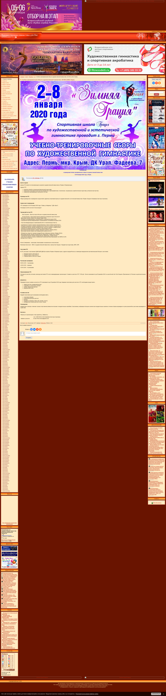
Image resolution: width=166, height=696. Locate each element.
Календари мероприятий (9, 151)
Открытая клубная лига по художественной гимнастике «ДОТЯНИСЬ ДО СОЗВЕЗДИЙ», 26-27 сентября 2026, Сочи (156, 268)
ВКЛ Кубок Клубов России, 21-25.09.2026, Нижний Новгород (156, 390)
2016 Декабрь (5, 318)
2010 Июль (5, 205)
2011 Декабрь (5, 230)
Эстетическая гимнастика (9, 168)
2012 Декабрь (5, 248)
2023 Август (5, 436)
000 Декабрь (5, 195)
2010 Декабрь (5, 212)
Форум (7, 42)
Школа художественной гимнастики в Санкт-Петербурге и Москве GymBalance (9, 639)
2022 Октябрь (5, 421)
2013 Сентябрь (6, 261)
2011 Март (5, 217)
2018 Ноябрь (5, 352)
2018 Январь (5, 337)
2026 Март (5, 482)
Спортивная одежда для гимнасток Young (8, 631)
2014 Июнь (5, 274)
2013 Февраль (5, 251)
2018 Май (4, 343)
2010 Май (4, 203)
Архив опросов (11, 539)
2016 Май (4, 308)
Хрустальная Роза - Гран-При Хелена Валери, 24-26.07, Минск (156, 399)
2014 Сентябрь (6, 278)
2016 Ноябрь (5, 317)
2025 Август (5, 471)
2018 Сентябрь (6, 349)
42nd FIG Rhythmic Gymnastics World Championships (154, 383)
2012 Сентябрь (6, 243)
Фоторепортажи (7, 166)
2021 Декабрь (5, 407)
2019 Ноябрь (5, 370)
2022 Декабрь (5, 424)
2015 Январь (5, 284)
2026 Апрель (5, 483)
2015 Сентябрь (6, 296)
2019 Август (5, 365)
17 (34, 76)
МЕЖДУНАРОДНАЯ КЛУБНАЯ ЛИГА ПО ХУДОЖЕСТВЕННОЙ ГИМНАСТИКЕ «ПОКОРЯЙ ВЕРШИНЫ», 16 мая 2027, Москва (155, 280)
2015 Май (4, 290)
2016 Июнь (5, 309)
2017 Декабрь (5, 336)
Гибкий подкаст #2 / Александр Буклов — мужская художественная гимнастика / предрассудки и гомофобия (9, 583)
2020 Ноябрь (5, 387)
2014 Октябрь (5, 280)
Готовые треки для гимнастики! (7, 587)
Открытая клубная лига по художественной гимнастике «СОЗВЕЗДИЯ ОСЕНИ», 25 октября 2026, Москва (156, 299)
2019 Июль (5, 364)
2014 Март (5, 270)
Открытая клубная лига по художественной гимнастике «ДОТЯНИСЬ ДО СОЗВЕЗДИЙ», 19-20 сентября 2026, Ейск (156, 292)
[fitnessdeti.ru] (124, 73)
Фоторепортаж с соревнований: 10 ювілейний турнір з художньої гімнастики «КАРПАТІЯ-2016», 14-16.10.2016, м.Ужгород (156, 484)
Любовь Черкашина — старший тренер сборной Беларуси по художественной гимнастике (9, 605)
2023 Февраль (5, 427)
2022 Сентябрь (6, 420)
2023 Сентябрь (6, 438)
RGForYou (43, 323)
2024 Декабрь (5, 460)
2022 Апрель (5, 412)
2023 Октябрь (5, 439)
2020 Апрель (5, 377)
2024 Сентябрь (6, 455)
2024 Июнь (5, 451)
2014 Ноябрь (5, 281)
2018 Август (5, 348)
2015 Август (5, 295)
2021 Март (5, 393)
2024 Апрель (5, 448)
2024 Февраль (5, 445)
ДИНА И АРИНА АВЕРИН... (157, 209)
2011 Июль (5, 223)
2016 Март (5, 305)
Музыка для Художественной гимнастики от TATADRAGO (10, 576)
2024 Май (4, 449)
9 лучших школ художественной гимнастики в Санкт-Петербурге (156, 326)
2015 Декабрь (5, 301)
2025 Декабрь (5, 477)
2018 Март (5, 340)
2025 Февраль (5, 463)
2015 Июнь (5, 292)
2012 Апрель (5, 236)
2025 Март (5, 464)
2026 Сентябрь (6, 491)
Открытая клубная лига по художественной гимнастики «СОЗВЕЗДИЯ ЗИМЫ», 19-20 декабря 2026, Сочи (156, 274)
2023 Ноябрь (5, 440)
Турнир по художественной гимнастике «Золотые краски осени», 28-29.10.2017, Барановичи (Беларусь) (156, 468)
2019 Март (5, 358)
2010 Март (5, 200)
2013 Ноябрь (5, 264)
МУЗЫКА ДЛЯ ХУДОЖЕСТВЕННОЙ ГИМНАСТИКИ (7, 616)
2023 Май (4, 432)
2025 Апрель (5, 465)
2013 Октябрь (5, 262)
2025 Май (4, 467)
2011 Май (4, 220)
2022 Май (4, 414)
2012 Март (5, 234)
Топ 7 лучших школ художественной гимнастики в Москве (156, 323)
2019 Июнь (5, 362)
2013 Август (5, 259)
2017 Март (5, 323)
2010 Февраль (5, 199)
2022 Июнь (5, 415)
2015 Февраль (5, 286)
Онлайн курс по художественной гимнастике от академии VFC (156, 437)
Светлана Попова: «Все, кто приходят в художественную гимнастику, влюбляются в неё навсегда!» (156, 358)
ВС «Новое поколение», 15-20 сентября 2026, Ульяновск (156, 396)
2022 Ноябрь (5, 423)
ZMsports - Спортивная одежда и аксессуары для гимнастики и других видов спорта (8, 628)
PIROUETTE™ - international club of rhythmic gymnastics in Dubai (9, 624)
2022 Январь (5, 408)
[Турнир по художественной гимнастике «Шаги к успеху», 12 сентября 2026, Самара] (9, 145)
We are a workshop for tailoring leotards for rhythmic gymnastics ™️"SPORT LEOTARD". (8, 643)
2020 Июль (5, 382)
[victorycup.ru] (156, 122)
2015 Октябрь (5, 298)
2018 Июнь (5, 345)
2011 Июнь (5, 221)
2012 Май (4, 237)
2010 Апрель (5, 202)
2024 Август (5, 454)
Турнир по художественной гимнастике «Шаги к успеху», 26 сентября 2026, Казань (156, 229)
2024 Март (5, 446)
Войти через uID (156, 79)
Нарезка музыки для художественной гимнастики (10, 574)
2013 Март (5, 252)
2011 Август (5, 224)
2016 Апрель (5, 306)
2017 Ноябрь (5, 334)
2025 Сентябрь (6, 473)
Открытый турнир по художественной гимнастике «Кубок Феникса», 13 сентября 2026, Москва (156, 238)
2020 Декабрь (5, 389)
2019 (26, 76)
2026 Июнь (5, 486)
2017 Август (5, 330)
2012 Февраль (5, 233)
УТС (4, 157)
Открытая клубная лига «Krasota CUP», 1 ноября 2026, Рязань (156, 259)
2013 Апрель (5, 253)
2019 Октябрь (5, 368)
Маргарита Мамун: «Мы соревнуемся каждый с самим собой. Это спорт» (9, 596)
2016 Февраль (5, 304)
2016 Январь (5, 302)
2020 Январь (5, 373)
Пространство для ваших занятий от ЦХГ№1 (155, 428)
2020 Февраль (5, 374)
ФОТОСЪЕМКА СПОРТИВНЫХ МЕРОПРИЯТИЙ (156, 440)
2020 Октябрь (5, 386)
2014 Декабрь (5, 283)
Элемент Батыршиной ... (156, 195)
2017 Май (4, 326)
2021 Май (4, 396)
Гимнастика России (7, 163)
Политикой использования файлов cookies (87, 694)
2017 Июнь (5, 327)
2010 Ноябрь (5, 211)
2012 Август (5, 242)
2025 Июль (5, 470)
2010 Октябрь (5, 209)
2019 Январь (5, 355)
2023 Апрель (5, 430)
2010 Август (5, 206)
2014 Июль (5, 276)
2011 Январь (5, 214)
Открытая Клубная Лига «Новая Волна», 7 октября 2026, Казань (155, 303)
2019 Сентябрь (6, 367)
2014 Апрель (5, 271)
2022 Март (5, 411)
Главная (3, 42)
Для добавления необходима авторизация (9, 523)
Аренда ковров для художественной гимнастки (8, 647)
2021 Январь (5, 390)
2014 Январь (5, 267)
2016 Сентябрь (6, 314)
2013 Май (4, 255)
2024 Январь (5, 443)
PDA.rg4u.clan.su (157, 502)
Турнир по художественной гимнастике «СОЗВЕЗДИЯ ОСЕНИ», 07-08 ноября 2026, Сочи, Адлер (156, 263)
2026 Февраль (5, 480)
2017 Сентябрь (6, 331)
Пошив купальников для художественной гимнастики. (156, 452)
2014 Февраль (5, 268)
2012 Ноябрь (5, 246)
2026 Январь (5, 479)
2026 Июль (5, 488)
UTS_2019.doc (36, 178)
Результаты (5, 159)
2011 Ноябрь (5, 228)
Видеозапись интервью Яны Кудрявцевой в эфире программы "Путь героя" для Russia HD (9, 600)
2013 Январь (5, 249)
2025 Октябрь (5, 474)
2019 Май (4, 361)
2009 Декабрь (5, 196)
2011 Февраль (5, 215)
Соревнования (6, 154)
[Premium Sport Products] (41, 678)
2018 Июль (5, 346)
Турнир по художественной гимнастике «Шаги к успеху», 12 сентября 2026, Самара (156, 242)
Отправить (29, 337)
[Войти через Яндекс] (37, 329)
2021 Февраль (5, 392)
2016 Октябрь (5, 315)
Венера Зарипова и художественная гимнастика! (9, 589)
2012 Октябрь (5, 245)
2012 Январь (5, 231)
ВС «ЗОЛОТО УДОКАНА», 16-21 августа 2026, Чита (156, 377)
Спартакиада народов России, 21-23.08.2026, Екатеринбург (155, 374)
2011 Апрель (5, 218)
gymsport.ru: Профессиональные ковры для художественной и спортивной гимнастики (9, 635)
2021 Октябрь (5, 404)
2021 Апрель (5, 395)
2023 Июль (5, 435)
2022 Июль (5, 417)
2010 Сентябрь (6, 208)
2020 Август (5, 383)
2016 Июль (5, 311)
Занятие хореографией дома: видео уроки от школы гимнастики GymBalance (8, 579)
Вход (18, 42)
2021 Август (5, 401)
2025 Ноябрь (5, 476)
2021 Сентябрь (6, 402)
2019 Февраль (5, 357)
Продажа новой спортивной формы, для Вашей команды (156, 434)
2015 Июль (5, 293)
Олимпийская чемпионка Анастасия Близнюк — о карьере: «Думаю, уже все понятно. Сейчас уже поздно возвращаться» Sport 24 (156, 346)
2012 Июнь (5, 239)
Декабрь (31, 76)
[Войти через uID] (31, 329)
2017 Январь (5, 320)
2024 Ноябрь (5, 458)
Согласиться (156, 693)
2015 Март (5, 287)
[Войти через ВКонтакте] (34, 329)
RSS (164, 40)
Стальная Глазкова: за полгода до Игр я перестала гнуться (155, 332)
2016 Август (5, 312)
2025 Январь (5, 461)
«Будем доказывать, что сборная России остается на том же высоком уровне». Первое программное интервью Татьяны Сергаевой (156, 340)
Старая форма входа (156, 86)
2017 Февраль (5, 321)
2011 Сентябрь (6, 225)
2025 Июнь (5, 468)
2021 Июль (5, 399)
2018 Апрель (5, 342)
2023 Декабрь (5, 442)
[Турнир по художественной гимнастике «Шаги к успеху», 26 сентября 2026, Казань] (156, 175)
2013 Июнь (5, 256)
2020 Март (5, 376)
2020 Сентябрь (6, 385)
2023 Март (5, 429)
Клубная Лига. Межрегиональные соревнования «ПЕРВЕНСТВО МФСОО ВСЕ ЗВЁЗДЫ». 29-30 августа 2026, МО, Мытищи (156, 247)
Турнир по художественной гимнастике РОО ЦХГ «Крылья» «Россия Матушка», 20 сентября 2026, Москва (156, 233)
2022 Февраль (5, 410)
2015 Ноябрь (5, 299)
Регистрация (13, 42)
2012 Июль (5, 240)
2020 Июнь (5, 380)
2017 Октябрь (5, 333)
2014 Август (5, 277)
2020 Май (4, 379)
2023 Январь (5, 426)
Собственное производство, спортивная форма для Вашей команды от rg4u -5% (156, 431)
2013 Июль (5, 258)
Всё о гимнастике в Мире (9, 161)
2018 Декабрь (5, 354)
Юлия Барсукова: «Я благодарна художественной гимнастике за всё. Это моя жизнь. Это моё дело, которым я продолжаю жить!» (156, 353)
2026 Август (5, 489)
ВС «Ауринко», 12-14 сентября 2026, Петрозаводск (156, 393)
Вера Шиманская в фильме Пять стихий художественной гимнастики (9, 592)
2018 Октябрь (5, 351)
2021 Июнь (5, 398)
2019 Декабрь (5, 371)
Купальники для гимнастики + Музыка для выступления (156, 443)
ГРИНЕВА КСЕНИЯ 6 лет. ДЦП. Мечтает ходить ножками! (156, 380)
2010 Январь (5, 198)
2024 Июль (5, 452)
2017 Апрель (5, 324)
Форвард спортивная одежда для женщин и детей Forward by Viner (9, 620)
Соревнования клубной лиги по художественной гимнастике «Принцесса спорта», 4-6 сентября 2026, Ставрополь (156, 254)
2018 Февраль (5, 339)
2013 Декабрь (5, 265)
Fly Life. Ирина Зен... (155, 180)
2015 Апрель (5, 289)
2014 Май (4, 273)
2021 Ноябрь (5, 405)
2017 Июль (5, 329)
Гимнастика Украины (8, 165)
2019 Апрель (5, 359)
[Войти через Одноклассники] (40, 329)
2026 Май (4, 485)
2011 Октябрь (5, 227)
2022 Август (5, 418)
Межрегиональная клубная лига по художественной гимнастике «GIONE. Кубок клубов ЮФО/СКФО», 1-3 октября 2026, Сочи (156, 287)
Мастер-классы (6, 155)
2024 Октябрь (5, 457)
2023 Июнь (5, 433)
